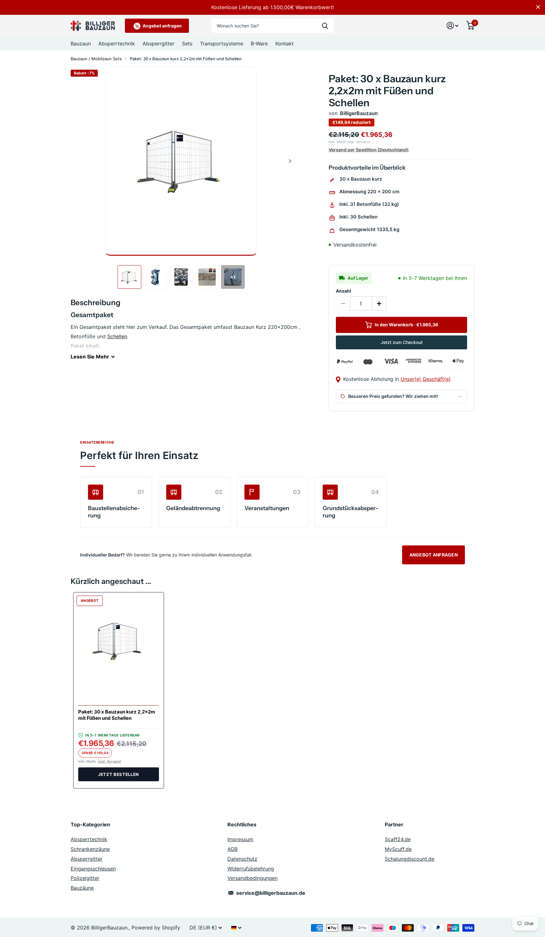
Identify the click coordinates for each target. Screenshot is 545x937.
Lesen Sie (90, 356)
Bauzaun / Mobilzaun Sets (96, 58)
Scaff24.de (398, 839)
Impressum (240, 839)
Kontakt (284, 43)
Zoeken (325, 26)
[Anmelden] (453, 26)
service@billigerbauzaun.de (270, 893)
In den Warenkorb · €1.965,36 (406, 324)
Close (538, 7)
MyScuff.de (398, 849)
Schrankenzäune (90, 849)
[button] (290, 161)
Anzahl (343, 291)
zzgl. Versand (109, 761)
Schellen (117, 336)
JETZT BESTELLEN (118, 774)
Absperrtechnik (116, 43)
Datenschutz (242, 859)
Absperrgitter (158, 43)
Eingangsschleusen (93, 868)
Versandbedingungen (252, 878)
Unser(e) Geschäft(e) (426, 379)
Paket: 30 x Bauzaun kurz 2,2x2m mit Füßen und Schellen (116, 715)
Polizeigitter (85, 878)
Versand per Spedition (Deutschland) (369, 149)
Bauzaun (81, 43)
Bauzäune (82, 888)
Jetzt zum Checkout (402, 342)
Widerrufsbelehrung (250, 868)
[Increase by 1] (379, 303)
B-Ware (259, 43)
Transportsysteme (221, 43)
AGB (232, 849)
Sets (187, 43)
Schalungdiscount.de (409, 859)
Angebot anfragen (162, 25)
